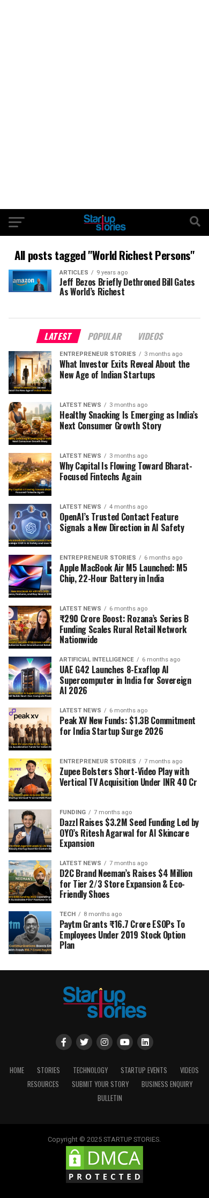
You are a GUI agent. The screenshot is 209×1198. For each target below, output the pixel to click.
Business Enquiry (166, 1084)
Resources (43, 1084)
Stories (48, 1070)
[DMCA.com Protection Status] (104, 1182)
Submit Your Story (100, 1084)
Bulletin (110, 1098)
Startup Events (144, 1070)
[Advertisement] (104, 104)
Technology (90, 1070)
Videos (189, 1070)
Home (17, 1070)
